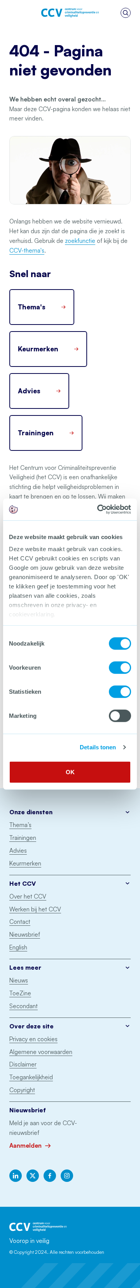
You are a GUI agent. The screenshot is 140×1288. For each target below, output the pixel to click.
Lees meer (25, 967)
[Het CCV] (69, 12)
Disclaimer (23, 1064)
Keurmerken (25, 863)
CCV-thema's (26, 250)
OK (70, 771)
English (18, 947)
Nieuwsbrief (24, 934)
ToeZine (20, 993)
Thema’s (20, 825)
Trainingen (22, 837)
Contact (19, 921)
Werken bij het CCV (35, 909)
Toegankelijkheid (31, 1077)
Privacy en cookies (33, 1039)
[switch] (120, 667)
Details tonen (98, 747)
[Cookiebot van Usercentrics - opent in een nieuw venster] (98, 509)
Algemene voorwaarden (40, 1052)
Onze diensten (30, 812)
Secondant (23, 1006)
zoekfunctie (80, 240)
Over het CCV (27, 896)
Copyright (22, 1090)
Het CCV (22, 883)
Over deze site (31, 1026)
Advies (18, 850)
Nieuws (18, 980)
